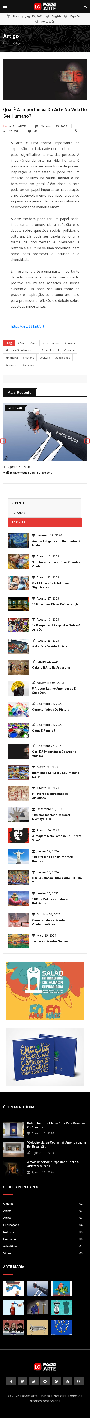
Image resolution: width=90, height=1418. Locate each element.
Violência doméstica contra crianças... (27, 472)
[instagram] (79, 1381)
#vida (33, 343)
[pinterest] (56, 1381)
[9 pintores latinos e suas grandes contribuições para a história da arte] (18, 561)
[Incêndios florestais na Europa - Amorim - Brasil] (61, 1327)
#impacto (11, 365)
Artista (43, 1210)
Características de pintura (50, 709)
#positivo (28, 365)
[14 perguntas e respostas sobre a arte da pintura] (18, 625)
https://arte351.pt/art (27, 326)
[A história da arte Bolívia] (18, 646)
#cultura (45, 358)
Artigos (17, 43)
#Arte (21, 343)
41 (35, 131)
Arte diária (43, 1246)
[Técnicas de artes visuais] (18, 941)
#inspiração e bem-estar (21, 350)
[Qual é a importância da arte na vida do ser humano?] (18, 751)
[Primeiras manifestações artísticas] (18, 793)
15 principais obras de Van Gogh (55, 604)
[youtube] (34, 1381)
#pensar (69, 350)
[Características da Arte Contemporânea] (18, 920)
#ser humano (51, 343)
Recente (18, 503)
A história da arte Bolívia (49, 646)
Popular (18, 512)
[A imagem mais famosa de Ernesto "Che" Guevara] (18, 835)
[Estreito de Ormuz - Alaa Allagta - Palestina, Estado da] (13, 1307)
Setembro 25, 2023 (54, 126)
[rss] (67, 1381)
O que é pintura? (43, 730)
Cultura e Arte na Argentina (51, 667)
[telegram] (45, 1381)
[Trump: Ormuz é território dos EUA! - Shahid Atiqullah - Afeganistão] (13, 1288)
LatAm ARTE (17, 126)
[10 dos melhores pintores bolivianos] (18, 898)
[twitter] (22, 1381)
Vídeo (43, 1253)
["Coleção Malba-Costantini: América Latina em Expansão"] (13, 1149)
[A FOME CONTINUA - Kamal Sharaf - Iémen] (37, 1327)
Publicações (43, 1225)
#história (28, 358)
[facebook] (11, 1381)
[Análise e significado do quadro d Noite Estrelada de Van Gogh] (18, 540)
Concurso (43, 1239)
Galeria (43, 1203)
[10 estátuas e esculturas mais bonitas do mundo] (18, 856)
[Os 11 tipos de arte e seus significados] (18, 583)
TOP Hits (18, 522)
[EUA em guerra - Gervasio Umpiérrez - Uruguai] (61, 1288)
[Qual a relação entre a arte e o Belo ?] (18, 877)
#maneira (11, 358)
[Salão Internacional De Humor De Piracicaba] (45, 991)
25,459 (13, 131)
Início (6, 43)
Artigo (43, 1217)
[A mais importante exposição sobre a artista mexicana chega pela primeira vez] (13, 1168)
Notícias (43, 1232)
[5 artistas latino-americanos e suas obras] (18, 688)
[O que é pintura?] (18, 730)
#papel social (50, 350)
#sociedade (62, 358)
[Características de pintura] (18, 709)
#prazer (70, 343)
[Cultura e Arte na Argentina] (18, 667)
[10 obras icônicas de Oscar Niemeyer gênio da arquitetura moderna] (18, 814)
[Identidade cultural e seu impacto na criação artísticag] (18, 772)
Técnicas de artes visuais (50, 941)
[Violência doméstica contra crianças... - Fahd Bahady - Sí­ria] (37, 1288)
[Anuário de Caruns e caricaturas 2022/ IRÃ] (45, 1057)
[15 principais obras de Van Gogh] (18, 604)
